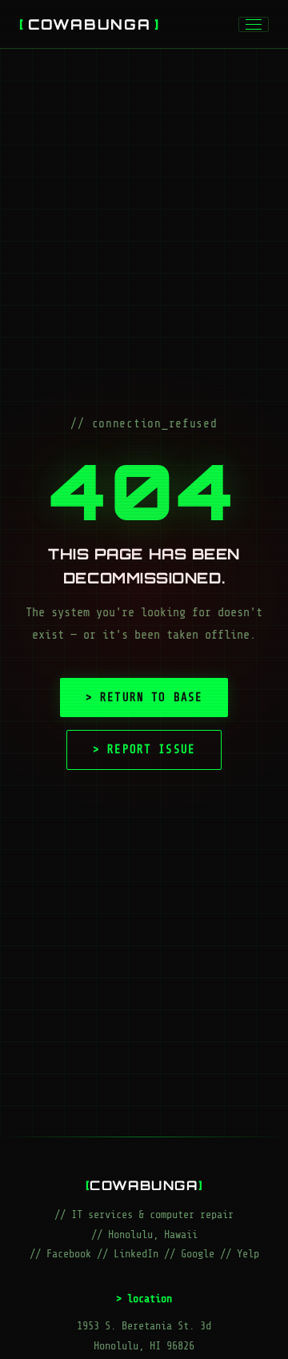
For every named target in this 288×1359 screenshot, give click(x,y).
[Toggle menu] (253, 24)
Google (197, 1254)
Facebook (68, 1254)
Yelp (248, 1254)
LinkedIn (136, 1254)
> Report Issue (144, 749)
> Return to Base (144, 697)
